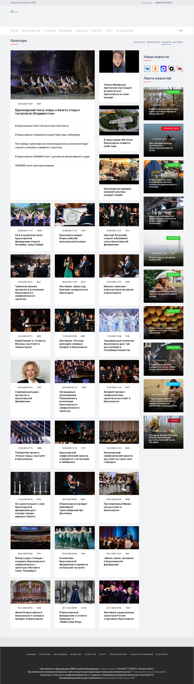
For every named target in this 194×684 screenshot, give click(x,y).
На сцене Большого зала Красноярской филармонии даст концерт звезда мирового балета (29, 510)
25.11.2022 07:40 (113, 608)
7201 (127, 230)
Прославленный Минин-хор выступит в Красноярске (118, 507)
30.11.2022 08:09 (69, 608)
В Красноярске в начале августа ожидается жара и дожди (163, 293)
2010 (173, 212)
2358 (173, 139)
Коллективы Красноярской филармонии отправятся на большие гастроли (73, 563)
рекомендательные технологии (119, 678)
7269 (83, 230)
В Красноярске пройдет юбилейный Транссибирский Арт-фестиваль (73, 508)
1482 (173, 394)
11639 (83, 387)
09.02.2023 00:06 (69, 499)
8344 (127, 448)
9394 (39, 608)
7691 (83, 553)
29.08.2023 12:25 (113, 230)
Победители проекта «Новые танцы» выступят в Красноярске (30, 455)
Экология (173, 238)
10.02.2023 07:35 (113, 448)
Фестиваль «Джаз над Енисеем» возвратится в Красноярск (73, 289)
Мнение (175, 201)
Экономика (65, 31)
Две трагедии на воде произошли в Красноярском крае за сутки (160, 146)
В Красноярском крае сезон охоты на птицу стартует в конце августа (163, 111)
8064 (83, 499)
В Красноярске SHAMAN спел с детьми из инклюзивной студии (52, 156)
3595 (173, 105)
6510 (39, 499)
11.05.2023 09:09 (69, 336)
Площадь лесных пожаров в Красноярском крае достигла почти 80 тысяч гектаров (163, 438)
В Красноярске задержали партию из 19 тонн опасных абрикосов (163, 330)
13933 (39, 230)
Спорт (109, 31)
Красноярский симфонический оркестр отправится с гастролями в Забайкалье (74, 457)
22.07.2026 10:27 (158, 394)
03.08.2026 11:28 (158, 253)
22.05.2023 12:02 (113, 282)
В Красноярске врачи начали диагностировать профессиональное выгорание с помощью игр (163, 402)
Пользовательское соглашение (148, 672)
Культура (96, 31)
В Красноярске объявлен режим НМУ (162, 258)
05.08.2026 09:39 (158, 212)
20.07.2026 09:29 (158, 431)
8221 (39, 282)
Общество (82, 31)
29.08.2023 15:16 (69, 230)
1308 (173, 175)
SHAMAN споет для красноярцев (34, 165)
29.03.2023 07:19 (69, 387)
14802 (39, 448)
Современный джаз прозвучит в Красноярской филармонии (27, 397)
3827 (173, 287)
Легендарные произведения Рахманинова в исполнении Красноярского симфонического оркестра (69, 401)
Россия (14, 31)
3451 (173, 324)
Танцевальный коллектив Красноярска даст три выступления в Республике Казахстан (119, 345)
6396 (127, 282)
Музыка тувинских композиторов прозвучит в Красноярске (119, 289)
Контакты (162, 654)
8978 (127, 499)
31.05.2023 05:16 (24, 282)
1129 (173, 253)
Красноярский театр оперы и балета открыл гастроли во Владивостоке (47, 111)
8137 (127, 387)
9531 (127, 553)
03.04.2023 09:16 (24, 387)
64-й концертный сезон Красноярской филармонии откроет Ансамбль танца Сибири (29, 240)
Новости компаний (141, 654)
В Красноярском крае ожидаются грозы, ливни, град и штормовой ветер (162, 366)
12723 (83, 608)
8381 (83, 336)
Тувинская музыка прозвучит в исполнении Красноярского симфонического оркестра (29, 292)
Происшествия (124, 31)
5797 (39, 553)
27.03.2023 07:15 (24, 448)
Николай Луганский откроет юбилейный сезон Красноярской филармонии (116, 240)
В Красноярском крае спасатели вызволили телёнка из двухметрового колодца (163, 183)
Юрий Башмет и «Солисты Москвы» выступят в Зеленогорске (30, 344)
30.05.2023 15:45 (69, 282)
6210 (83, 282)
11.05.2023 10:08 (113, 336)
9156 (127, 336)
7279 (83, 448)
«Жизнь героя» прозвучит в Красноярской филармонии (119, 561)
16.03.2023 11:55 (69, 448)
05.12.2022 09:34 (24, 608)
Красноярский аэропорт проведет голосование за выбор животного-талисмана (162, 219)
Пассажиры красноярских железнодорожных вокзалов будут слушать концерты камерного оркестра (52, 145)
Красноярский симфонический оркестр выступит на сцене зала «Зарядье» (118, 457)
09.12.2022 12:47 (113, 553)
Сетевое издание (108, 669)
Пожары (174, 420)
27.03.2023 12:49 (113, 387)
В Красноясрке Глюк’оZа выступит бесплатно (42, 125)
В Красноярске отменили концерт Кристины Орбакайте (47, 134)
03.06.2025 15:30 (24, 104)
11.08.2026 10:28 (158, 139)
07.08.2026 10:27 (158, 175)
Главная (31, 654)
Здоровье (174, 384)
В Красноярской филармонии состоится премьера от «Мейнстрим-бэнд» (73, 617)
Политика (49, 31)
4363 (173, 360)
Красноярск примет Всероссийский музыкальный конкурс (72, 238)
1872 (173, 431)
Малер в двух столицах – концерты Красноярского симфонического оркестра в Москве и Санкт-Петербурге (30, 564)
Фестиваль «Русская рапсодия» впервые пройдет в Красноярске (73, 344)
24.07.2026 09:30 (158, 360)
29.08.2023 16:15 (24, 230)
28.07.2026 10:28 (158, 324)
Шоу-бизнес (139, 42)
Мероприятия (153, 42)
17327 (128, 608)
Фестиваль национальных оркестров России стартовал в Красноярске (119, 615)
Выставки (178, 42)
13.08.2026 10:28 (158, 105)
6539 (39, 104)
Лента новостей (31, 31)
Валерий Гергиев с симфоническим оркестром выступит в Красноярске (117, 397)
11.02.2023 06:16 (24, 499)
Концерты (166, 42)
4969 (39, 336)
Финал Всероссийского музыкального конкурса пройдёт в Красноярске (29, 615)
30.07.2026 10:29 (158, 287)
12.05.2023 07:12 (24, 336)
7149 (39, 387)
